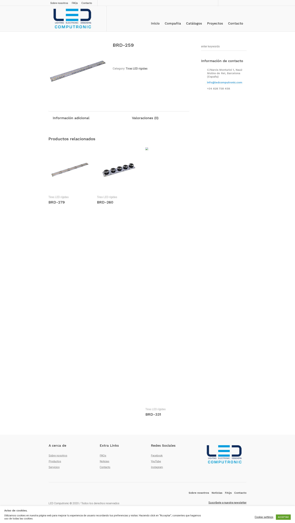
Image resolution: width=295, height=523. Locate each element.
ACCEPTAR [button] (283, 517)
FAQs (103, 456)
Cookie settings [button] (264, 517)
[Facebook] (224, 3)
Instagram (157, 467)
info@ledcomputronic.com (224, 82)
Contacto (105, 467)
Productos (55, 461)
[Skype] (233, 3)
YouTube (156, 461)
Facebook (157, 456)
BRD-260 (105, 202)
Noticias (104, 461)
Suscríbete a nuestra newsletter (227, 503)
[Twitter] (238, 3)
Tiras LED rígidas (137, 68)
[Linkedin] (229, 3)
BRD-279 (56, 202)
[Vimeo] (243, 3)
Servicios (54, 467)
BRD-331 (153, 414)
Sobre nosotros (58, 456)
